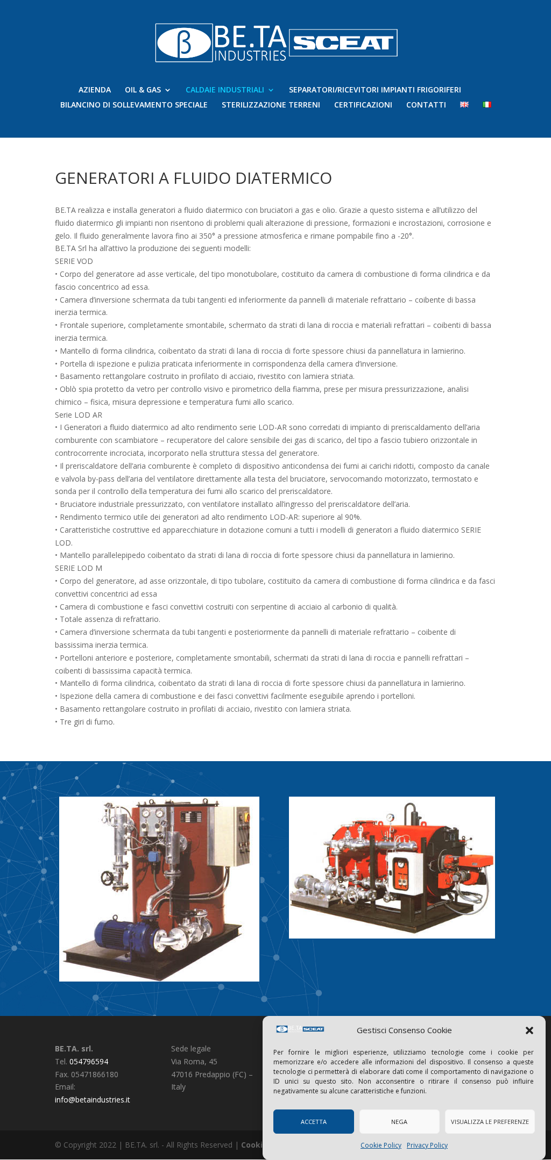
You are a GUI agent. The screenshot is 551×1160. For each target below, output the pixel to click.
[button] (529, 1030)
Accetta (314, 1122)
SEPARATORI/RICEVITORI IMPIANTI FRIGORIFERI (375, 90)
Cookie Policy (381, 1145)
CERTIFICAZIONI (363, 105)
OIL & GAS (143, 90)
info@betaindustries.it (92, 1099)
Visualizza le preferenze (490, 1122)
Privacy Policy (427, 1145)
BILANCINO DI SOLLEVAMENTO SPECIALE (134, 105)
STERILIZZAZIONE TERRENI (271, 105)
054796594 (88, 1061)
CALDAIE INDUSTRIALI (225, 90)
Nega (399, 1122)
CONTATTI (426, 105)
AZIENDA (95, 90)
